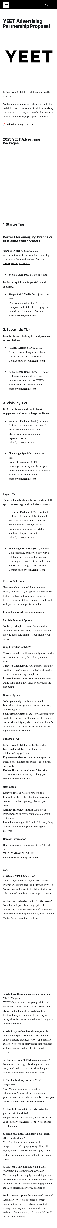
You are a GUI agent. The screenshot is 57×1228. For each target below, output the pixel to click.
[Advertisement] (28, 181)
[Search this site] (46, 4)
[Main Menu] (52, 4)
